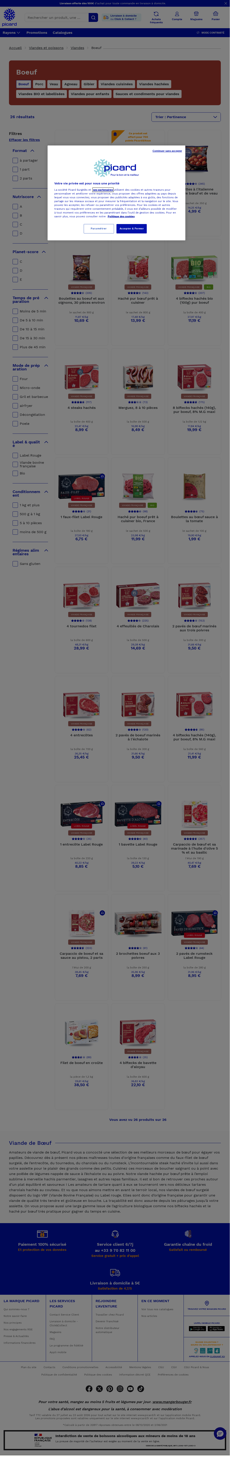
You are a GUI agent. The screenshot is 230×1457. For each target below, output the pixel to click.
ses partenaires (103, 189)
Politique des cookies (121, 216)
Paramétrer (99, 228)
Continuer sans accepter (167, 151)
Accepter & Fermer (132, 228)
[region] (116, 192)
